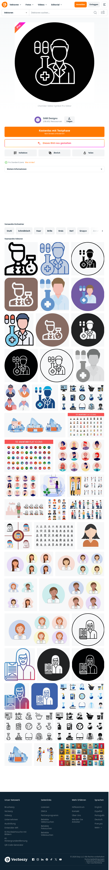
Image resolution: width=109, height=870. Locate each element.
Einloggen (94, 4)
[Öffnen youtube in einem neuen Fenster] (60, 861)
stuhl (9, 230)
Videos (41, 4)
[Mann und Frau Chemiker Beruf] (45, 754)
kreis (60, 230)
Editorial (55, 4)
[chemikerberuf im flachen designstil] (18, 535)
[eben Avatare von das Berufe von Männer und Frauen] (57, 509)
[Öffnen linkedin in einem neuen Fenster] (42, 861)
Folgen (69, 121)
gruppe (83, 230)
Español (96, 811)
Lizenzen (45, 807)
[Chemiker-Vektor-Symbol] (21, 258)
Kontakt (75, 811)
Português (97, 815)
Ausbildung (10, 823)
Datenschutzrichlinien (93, 863)
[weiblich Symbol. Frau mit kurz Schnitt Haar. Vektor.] (90, 535)
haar (38, 230)
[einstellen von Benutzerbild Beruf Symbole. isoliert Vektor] (17, 397)
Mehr (95, 827)
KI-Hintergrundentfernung (16, 839)
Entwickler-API (11, 827)
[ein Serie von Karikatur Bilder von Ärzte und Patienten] (86, 509)
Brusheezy (9, 807)
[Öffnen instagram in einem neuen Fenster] (38, 861)
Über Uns (76, 815)
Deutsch (96, 819)
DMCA (44, 811)
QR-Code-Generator (14, 845)
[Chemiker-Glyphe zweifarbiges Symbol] (45, 397)
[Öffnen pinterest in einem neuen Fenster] (47, 861)
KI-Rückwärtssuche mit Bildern (15, 833)
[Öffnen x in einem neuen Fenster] (56, 861)
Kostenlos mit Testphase (54, 132)
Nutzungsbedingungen (92, 861)
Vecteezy (9, 811)
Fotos (28, 4)
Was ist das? (30, 162)
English (96, 807)
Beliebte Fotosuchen (46, 827)
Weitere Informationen (17, 169)
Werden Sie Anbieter (77, 820)
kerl (71, 230)
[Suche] (95, 12)
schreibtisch (24, 230)
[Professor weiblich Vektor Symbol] (88, 629)
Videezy (8, 815)
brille (49, 230)
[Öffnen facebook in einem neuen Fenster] (33, 861)
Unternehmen (11, 819)
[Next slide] (97, 230)
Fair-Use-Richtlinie (92, 865)
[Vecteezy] (4, 4)
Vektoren (14, 4)
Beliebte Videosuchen (47, 833)
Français (96, 823)
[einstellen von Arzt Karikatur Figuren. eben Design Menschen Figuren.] (85, 486)
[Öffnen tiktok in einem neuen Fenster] (51, 861)
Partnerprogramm (49, 815)
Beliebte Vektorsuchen (47, 820)
